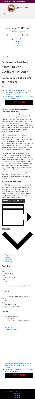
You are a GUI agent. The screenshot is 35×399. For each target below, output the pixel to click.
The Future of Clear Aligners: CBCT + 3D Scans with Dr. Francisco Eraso (19, 101)
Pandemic (17, 46)
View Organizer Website (12, 306)
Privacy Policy (17, 393)
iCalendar (8, 257)
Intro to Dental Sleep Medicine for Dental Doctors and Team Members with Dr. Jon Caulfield (18, 92)
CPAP (17, 44)
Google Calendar (10, 255)
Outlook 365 (8, 259)
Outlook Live (9, 261)
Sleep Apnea (17, 42)
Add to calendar (6, 228)
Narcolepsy (17, 48)
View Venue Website (11, 329)
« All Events (5, 57)
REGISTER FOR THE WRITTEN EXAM (13, 201)
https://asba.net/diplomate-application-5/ (17, 286)
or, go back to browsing (17, 31)
